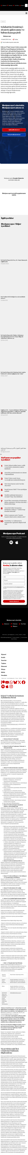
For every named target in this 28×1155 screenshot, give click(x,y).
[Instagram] (11, 686)
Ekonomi (4, 666)
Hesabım (4, 675)
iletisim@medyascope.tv (15, 992)
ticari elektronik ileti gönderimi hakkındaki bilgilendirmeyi (12, 587)
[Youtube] (7, 682)
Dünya (3, 669)
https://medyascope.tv (13, 724)
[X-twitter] (19, 682)
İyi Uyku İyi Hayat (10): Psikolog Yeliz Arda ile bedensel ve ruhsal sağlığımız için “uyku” (13, 373)
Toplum (3, 663)
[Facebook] (23, 682)
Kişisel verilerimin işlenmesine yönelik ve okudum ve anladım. (14, 587)
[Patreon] (3, 682)
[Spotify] (11, 542)
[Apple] (17, 542)
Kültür (3, 672)
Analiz (3, 657)
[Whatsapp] (11, 682)
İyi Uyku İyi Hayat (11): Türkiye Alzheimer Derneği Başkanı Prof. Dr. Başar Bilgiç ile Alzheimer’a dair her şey (12, 337)
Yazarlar (4, 660)
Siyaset (3, 21)
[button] (26, 2)
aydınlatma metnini (20, 586)
